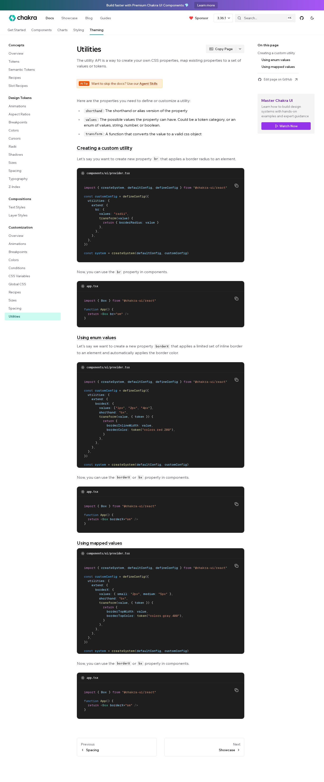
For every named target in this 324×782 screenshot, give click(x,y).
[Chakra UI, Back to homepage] (23, 18)
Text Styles (17, 207)
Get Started (17, 30)
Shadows (16, 154)
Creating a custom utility (104, 148)
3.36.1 (221, 18)
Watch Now (288, 126)
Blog (89, 18)
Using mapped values (99, 543)
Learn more (206, 5)
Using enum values (96, 337)
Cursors (15, 138)
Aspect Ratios (19, 114)
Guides (105, 18)
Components (41, 30)
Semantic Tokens (22, 69)
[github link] (301, 18)
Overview (16, 53)
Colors (14, 130)
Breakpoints (18, 122)
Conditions (17, 268)
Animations (17, 106)
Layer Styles (18, 215)
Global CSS (17, 284)
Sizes (13, 162)
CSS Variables (19, 276)
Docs (50, 18)
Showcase (69, 18)
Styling (78, 30)
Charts (62, 30)
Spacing (15, 171)
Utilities (14, 316)
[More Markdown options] (240, 49)
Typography (18, 179)
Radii (12, 146)
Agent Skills (148, 83)
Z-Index (14, 187)
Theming (96, 30)
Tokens (14, 61)
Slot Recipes (18, 86)
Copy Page (224, 49)
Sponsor (201, 18)
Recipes (15, 77)
